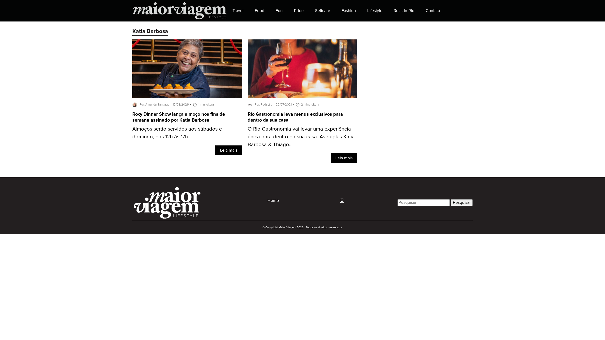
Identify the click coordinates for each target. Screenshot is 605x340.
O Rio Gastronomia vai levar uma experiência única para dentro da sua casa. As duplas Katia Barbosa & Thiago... (301, 137)
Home (273, 200)
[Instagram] (340, 200)
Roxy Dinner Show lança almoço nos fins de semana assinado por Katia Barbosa (178, 117)
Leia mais (228, 150)
